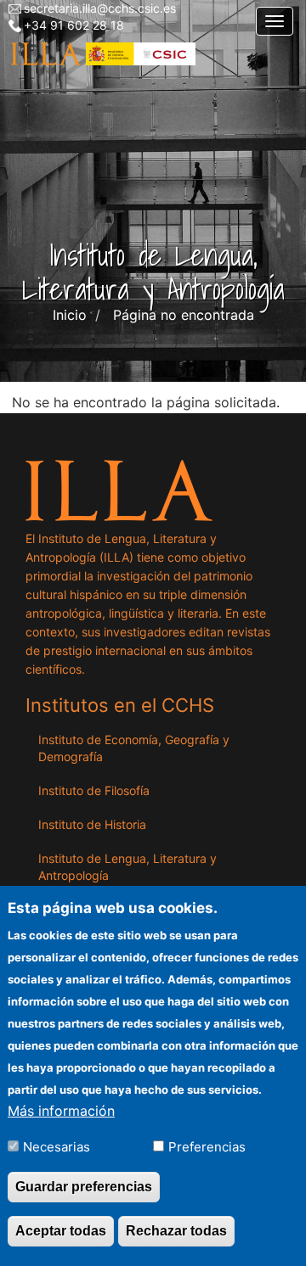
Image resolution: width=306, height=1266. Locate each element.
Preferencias (207, 1147)
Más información (61, 1110)
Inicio (70, 314)
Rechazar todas (176, 1231)
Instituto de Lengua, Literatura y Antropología (127, 866)
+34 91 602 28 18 (74, 25)
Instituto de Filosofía (94, 790)
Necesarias (56, 1147)
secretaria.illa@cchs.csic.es (100, 8)
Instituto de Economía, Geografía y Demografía (134, 748)
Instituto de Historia (92, 824)
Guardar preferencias (83, 1186)
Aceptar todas (60, 1231)
